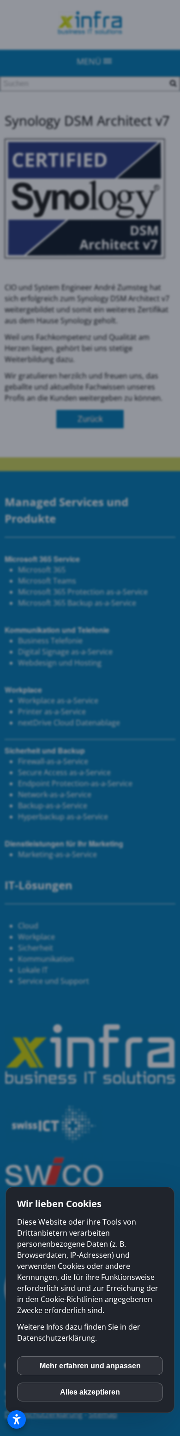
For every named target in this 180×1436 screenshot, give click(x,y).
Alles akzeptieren (90, 1392)
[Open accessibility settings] (16, 1419)
